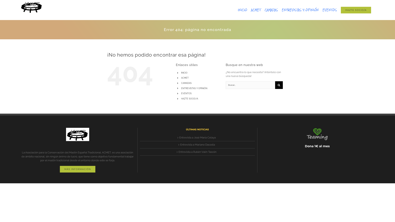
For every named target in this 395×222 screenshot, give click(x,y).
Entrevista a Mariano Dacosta (197, 144)
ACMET (185, 78)
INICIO (184, 73)
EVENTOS (186, 93)
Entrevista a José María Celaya (197, 137)
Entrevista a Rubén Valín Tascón (197, 151)
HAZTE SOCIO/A (189, 98)
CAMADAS (186, 83)
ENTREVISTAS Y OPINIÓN (194, 88)
